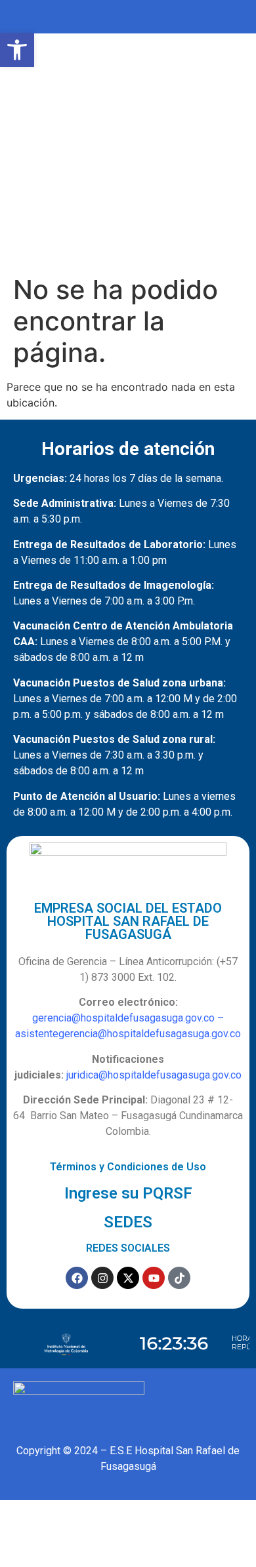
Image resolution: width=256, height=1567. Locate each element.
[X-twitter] (128, 1278)
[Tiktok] (179, 1278)
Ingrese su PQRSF (128, 1193)
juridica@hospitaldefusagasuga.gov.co (154, 1075)
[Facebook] (77, 1278)
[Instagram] (102, 1278)
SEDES (128, 1222)
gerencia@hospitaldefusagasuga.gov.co (123, 1018)
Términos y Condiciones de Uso (128, 1166)
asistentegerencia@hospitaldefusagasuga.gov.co (128, 1033)
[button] (17, 50)
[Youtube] (153, 1278)
